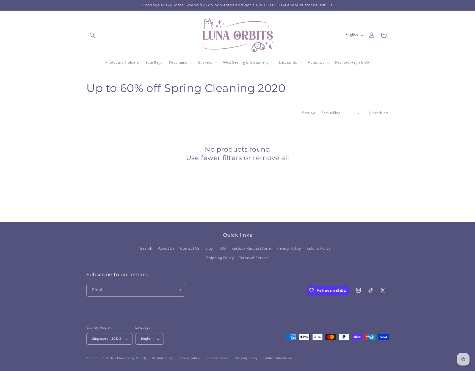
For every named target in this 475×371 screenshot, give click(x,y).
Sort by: (309, 113)
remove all (271, 158)
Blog (209, 248)
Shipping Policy (220, 258)
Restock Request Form (251, 248)
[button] (92, 35)
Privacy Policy (289, 248)
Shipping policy (246, 358)
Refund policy (162, 358)
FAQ (222, 248)
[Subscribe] (179, 289)
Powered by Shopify (132, 358)
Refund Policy (318, 248)
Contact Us (190, 248)
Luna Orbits (108, 358)
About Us (166, 248)
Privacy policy (189, 358)
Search (146, 248)
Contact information (277, 358)
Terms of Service (254, 258)
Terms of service (217, 358)
